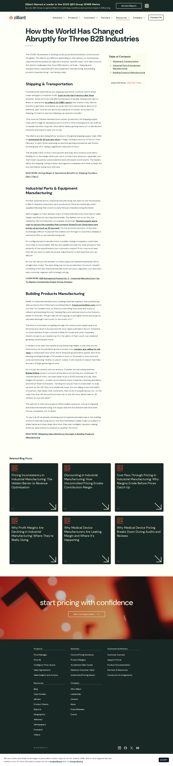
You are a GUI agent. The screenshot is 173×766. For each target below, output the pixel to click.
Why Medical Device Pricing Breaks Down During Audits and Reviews (139, 532)
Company (137, 17)
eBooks (37, 699)
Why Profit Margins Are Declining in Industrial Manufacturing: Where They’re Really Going (32, 534)
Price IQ (37, 660)
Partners (105, 17)
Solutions (57, 17)
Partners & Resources (117, 670)
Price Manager (40, 654)
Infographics (39, 714)
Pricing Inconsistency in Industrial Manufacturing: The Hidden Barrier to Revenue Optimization (32, 481)
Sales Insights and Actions (46, 675)
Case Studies (40, 694)
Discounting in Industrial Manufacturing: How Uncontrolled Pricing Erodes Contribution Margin (83, 481)
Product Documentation (118, 665)
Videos (37, 734)
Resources (121, 17)
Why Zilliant (76, 689)
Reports (37, 709)
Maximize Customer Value (82, 670)
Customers (89, 17)
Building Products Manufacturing (129, 72)
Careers (74, 699)
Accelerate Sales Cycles (82, 665)
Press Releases (77, 709)
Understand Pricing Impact (83, 675)
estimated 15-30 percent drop (44, 139)
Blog (36, 689)
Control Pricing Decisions (82, 654)
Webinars (38, 719)
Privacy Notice (76, 761)
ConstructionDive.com (83, 305)
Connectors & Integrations (119, 675)
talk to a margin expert (84, 614)
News (73, 704)
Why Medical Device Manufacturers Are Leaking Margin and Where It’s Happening (83, 534)
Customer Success (116, 654)
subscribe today (134, 83)
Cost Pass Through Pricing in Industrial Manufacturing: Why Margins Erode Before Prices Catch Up (138, 481)
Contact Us (156, 17)
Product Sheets (41, 704)
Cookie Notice (56, 761)
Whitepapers (40, 724)
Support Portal (114, 660)
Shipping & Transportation (126, 61)
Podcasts (38, 729)
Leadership (76, 694)
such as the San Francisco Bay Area (76, 95)
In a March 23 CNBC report (58, 102)
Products (73, 17)
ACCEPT (163, 760)
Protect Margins (78, 660)
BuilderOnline (32, 373)
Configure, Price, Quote (44, 665)
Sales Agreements (42, 670)
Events (74, 714)
